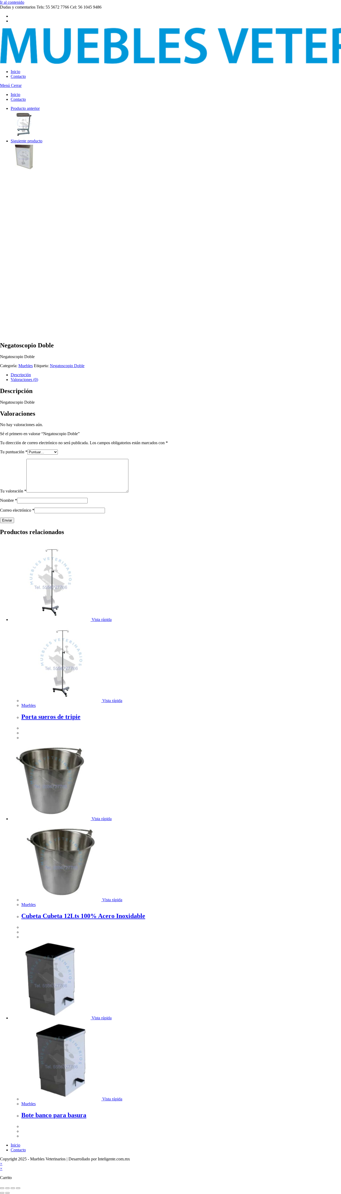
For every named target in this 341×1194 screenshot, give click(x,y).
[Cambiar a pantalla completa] (7, 1188)
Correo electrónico (17, 510)
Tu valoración (13, 491)
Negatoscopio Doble (67, 365)
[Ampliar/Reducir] (2, 1188)
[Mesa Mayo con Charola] (24, 136)
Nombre (8, 500)
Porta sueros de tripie (50, 716)
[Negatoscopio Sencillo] (24, 168)
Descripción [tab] (21, 374)
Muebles (25, 365)
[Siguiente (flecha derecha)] (7, 1193)
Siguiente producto (26, 141)
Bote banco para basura (53, 1115)
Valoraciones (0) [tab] (24, 379)
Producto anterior (25, 108)
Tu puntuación (13, 452)
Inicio (15, 94)
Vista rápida (101, 619)
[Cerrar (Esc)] (18, 1188)
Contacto (18, 99)
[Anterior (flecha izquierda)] (2, 1193)
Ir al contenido (12, 2)
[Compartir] (13, 1188)
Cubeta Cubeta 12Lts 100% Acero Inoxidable (83, 915)
